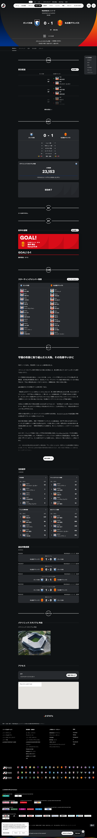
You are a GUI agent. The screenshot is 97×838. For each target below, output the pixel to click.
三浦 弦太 (55, 421)
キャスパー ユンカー (62, 413)
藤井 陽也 (55, 29)
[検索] (94, 6)
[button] (89, 6)
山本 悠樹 (20, 387)
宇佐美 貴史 (65, 435)
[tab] (14, 48)
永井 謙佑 (72, 413)
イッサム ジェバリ (62, 433)
